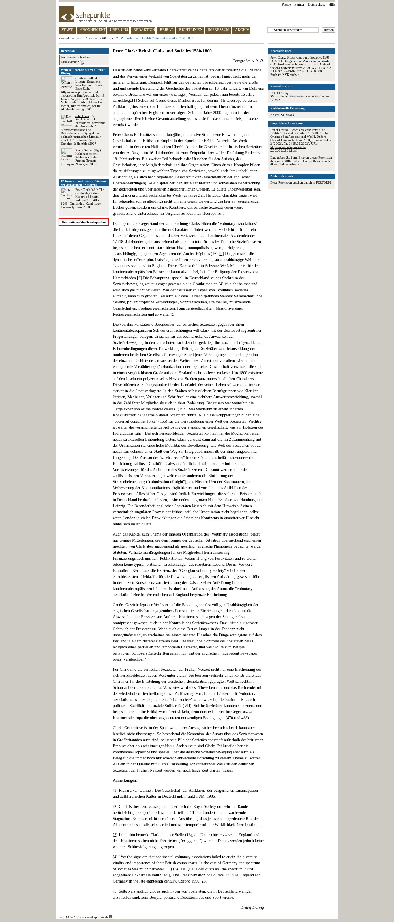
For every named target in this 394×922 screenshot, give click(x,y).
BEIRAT (166, 29)
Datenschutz (316, 5)
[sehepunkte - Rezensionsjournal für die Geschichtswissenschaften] (197, 14)
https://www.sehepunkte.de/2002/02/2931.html (288, 148)
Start (80, 38)
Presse (286, 5)
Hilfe (332, 5)
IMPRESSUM (219, 29)
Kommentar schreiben (75, 57)
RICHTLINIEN (190, 29)
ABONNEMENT (93, 29)
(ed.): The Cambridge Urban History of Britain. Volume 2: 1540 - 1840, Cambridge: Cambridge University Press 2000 (82, 198)
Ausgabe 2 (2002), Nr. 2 (101, 38)
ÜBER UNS (119, 29)
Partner (299, 5)
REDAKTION (144, 29)
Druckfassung (70, 61)
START (67, 29)
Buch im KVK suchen (284, 74)
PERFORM (323, 182)
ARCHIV (242, 29)
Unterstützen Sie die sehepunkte (84, 222)
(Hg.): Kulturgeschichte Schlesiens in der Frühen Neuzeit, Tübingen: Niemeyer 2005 (81, 157)
